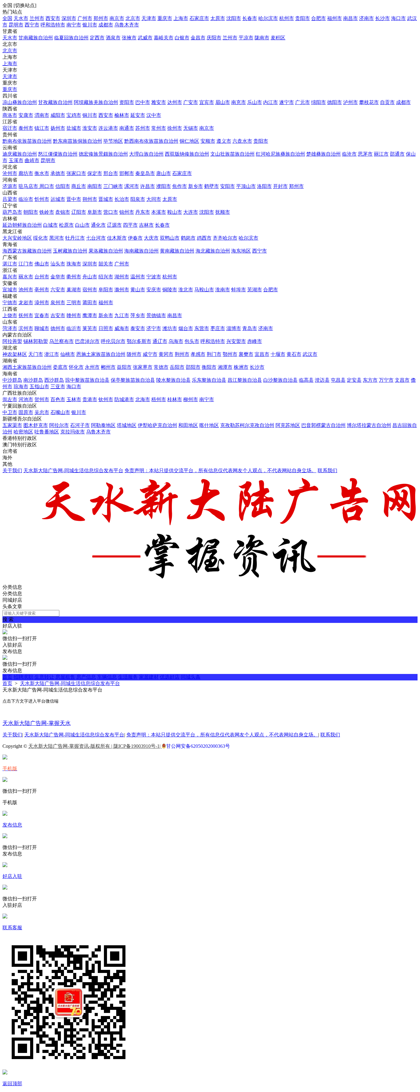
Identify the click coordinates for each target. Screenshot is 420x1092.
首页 (7, 677)
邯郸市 (126, 173)
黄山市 (137, 289)
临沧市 (349, 154)
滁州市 (121, 289)
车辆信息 (107, 677)
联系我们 (327, 470)
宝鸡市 (73, 115)
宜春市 (41, 315)
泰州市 (25, 128)
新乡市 (195, 186)
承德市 (57, 173)
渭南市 (41, 115)
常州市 (158, 128)
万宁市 (386, 380)
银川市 (89, 24)
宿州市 (89, 289)
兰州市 (37, 18)
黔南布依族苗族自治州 (27, 141)
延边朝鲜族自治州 (22, 225)
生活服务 (128, 677)
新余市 (105, 315)
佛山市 (41, 263)
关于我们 (12, 470)
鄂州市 (230, 354)
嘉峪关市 (163, 37)
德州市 (57, 328)
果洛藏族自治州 (106, 250)
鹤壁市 (211, 186)
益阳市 (124, 367)
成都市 (105, 24)
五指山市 (39, 386)
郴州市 (108, 367)
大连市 (190, 212)
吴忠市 (41, 412)
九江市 (121, 315)
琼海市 (21, 386)
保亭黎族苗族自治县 (133, 380)
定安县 (354, 380)
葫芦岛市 (12, 212)
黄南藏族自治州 (177, 250)
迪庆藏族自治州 (19, 154)
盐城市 (73, 128)
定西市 (97, 37)
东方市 (370, 380)
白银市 (182, 37)
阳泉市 (137, 199)
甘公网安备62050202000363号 (198, 746)
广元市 (302, 102)
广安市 (190, 102)
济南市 (366, 18)
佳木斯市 (117, 238)
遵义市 (223, 141)
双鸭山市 (170, 238)
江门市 (25, 263)
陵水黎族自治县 (173, 380)
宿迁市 (9, 128)
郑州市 (100, 18)
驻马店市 (28, 186)
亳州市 (41, 289)
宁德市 (9, 302)
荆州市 (182, 354)
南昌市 (350, 18)
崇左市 (9, 399)
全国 (7, 18)
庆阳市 (214, 37)
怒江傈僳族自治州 (57, 154)
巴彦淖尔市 (87, 341)
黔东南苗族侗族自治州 (77, 141)
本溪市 (158, 212)
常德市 (161, 367)
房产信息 (86, 677)
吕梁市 (9, 199)
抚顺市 (222, 212)
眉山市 (222, 102)
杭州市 (286, 18)
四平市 (130, 225)
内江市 (270, 102)
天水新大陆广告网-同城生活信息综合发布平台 (73, 470)
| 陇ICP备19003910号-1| (136, 746)
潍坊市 (169, 328)
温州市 (137, 276)
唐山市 (163, 173)
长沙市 (382, 18)
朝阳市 (30, 212)
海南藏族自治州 (141, 250)
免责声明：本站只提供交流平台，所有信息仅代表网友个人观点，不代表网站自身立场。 (220, 470)
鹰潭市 (89, 315)
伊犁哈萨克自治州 (157, 425)
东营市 (201, 328)
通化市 (98, 225)
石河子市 (80, 425)
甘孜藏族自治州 (55, 102)
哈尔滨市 (268, 18)
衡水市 (41, 173)
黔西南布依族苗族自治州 (151, 141)
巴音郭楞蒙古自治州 (323, 425)
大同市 (153, 199)
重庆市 (164, 18)
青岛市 (249, 328)
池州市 (25, 289)
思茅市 (365, 154)
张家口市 (76, 173)
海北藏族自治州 (213, 250)
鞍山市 (174, 212)
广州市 (84, 18)
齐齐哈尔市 (225, 238)
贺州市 (41, 399)
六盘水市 (242, 141)
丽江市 (381, 154)
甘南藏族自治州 (35, 37)
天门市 (35, 354)
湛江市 (9, 263)
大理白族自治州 (146, 154)
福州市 (334, 18)
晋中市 (73, 199)
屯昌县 (338, 380)
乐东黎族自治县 (209, 380)
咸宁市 (150, 354)
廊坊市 (25, 173)
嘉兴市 (9, 276)
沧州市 (9, 173)
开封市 (280, 186)
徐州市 (174, 128)
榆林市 (121, 115)
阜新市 (94, 212)
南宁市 (73, 24)
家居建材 (149, 677)
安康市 (25, 115)
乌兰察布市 (61, 341)
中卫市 (9, 412)
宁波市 (153, 276)
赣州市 (73, 315)
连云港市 (108, 128)
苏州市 (142, 128)
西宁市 (32, 24)
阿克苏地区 (287, 425)
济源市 (9, 186)
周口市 (46, 186)
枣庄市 (217, 328)
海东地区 (241, 250)
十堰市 (278, 354)
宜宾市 (206, 102)
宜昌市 (262, 354)
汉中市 (153, 115)
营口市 (110, 212)
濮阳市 (163, 186)
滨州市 (25, 328)
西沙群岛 (54, 380)
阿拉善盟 (12, 341)
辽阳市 (78, 212)
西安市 (53, 18)
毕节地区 (113, 141)
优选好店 (170, 677)
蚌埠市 (238, 289)
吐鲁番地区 (46, 431)
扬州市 (57, 128)
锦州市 (126, 212)
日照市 (105, 328)
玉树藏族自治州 (70, 250)
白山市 (82, 225)
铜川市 (89, 115)
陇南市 (262, 37)
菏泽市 (9, 328)
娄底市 (60, 367)
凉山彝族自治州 (19, 102)
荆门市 (214, 354)
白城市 (50, 225)
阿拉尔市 (59, 425)
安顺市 (207, 141)
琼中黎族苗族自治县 (87, 380)
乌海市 (175, 341)
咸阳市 (57, 115)
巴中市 (142, 102)
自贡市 (387, 102)
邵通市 (397, 154)
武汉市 (310, 354)
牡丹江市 (75, 238)
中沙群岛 (12, 380)
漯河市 (131, 186)
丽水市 (25, 276)
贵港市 (89, 399)
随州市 (134, 354)
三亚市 (57, 386)
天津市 (148, 18)
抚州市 (25, 315)
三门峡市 (113, 186)
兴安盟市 (236, 341)
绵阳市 (318, 102)
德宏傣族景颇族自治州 (103, 154)
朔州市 (89, 199)
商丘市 (78, 186)
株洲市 (241, 367)
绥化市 (40, 238)
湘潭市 (225, 367)
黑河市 (56, 238)
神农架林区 (14, 354)
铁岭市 (46, 212)
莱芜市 (89, 328)
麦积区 (278, 37)
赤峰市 (254, 341)
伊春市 (135, 238)
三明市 (73, 302)
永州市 (92, 367)
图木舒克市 (35, 425)
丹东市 (142, 212)
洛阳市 (264, 186)
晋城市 (105, 199)
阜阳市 (105, 289)
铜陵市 (169, 289)
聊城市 (41, 328)
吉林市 (146, 225)
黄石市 (294, 354)
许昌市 (147, 186)
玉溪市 (16, 160)
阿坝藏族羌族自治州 (96, 102)
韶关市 (105, 263)
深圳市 (68, 18)
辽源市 (114, 225)
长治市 (121, 199)
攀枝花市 (369, 102)
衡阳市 (209, 367)
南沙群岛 (33, 380)
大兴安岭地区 (17, 238)
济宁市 (153, 328)
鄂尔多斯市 (139, 341)
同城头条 (190, 677)
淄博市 (233, 328)
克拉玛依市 (72, 431)
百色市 (57, 399)
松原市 (66, 225)
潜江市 (51, 354)
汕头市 (57, 263)
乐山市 (254, 102)
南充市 (238, 102)
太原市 (217, 18)
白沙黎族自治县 (280, 380)
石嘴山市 (60, 412)
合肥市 (318, 18)
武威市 (145, 37)
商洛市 (9, 115)
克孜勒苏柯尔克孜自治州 (247, 425)
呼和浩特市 (53, 24)
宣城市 (9, 289)
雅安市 (158, 102)
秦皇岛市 (145, 173)
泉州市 (57, 302)
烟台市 (185, 328)
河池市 (25, 399)
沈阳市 (233, 18)
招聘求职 (23, 677)
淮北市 (185, 289)
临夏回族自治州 (71, 37)
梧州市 (158, 399)
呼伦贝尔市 (113, 341)
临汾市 (25, 199)
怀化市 (76, 367)
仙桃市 (67, 354)
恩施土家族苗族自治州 (100, 354)
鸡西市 (204, 238)
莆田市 (89, 302)
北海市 (142, 399)
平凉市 (246, 37)
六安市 (57, 289)
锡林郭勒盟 (35, 341)
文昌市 (402, 380)
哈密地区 (23, 431)
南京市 (116, 18)
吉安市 (57, 315)
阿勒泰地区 (103, 425)
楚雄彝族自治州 (323, 154)
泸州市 (350, 102)
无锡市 (190, 128)
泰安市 (137, 328)
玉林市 (73, 399)
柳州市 (190, 399)
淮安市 (89, 128)
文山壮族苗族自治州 (232, 154)
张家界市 (143, 367)
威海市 (121, 328)
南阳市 (94, 186)
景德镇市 (156, 315)
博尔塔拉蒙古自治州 (369, 425)
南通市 (126, 128)
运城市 (57, 199)
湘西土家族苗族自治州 (27, 367)
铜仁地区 (189, 141)
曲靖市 (32, 160)
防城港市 (124, 399)
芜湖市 (254, 289)
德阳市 (334, 102)
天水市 (21, 18)
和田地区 (188, 425)
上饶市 (9, 315)
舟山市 (89, 276)
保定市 (94, 173)
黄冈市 (166, 354)
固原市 (25, 412)
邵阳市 (193, 367)
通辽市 (160, 341)
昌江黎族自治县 (245, 380)
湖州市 (121, 276)
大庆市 (151, 238)
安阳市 (227, 186)
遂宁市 (286, 102)
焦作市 (179, 186)
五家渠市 (12, 425)
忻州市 (41, 199)
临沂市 (73, 328)
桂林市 (174, 399)
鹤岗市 (188, 238)
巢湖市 (73, 289)
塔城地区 (127, 425)
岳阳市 (177, 367)
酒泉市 (113, 37)
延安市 (137, 115)
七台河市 (96, 238)
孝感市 (198, 354)
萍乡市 (137, 315)
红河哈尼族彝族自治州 (280, 154)
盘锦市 (62, 212)
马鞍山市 (204, 289)
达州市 (174, 102)
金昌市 (198, 37)
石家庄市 (199, 18)
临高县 (306, 380)
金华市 (57, 276)
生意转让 (44, 677)
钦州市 (105, 399)
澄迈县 (322, 380)
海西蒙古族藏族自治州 (27, 250)
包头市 (191, 341)
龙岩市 (25, 302)
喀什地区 (209, 425)
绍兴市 (105, 276)
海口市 (398, 18)
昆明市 (16, 24)
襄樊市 (246, 354)
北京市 (132, 18)
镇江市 (41, 128)
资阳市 (126, 102)
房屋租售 (65, 677)
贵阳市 (302, 18)
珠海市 (73, 263)
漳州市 (41, 302)
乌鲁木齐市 (126, 24)
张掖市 (129, 37)
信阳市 (62, 186)
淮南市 (222, 289)
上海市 (180, 18)
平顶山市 (246, 186)
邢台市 (110, 173)
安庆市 (153, 289)
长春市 (249, 18)
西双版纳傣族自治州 (187, 154)
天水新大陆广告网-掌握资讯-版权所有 (69, 746)
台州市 (41, 276)
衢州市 (73, 276)
